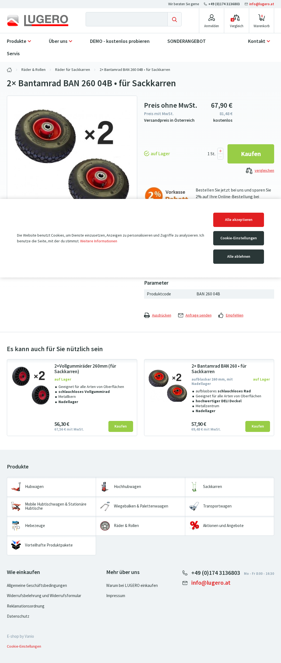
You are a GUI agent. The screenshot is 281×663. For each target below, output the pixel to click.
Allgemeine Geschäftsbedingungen (37, 585)
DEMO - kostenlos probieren (120, 41)
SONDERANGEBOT (186, 41)
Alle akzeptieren (238, 219)
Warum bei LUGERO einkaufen (132, 585)
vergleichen (264, 170)
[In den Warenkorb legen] (250, 153)
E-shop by (20, 636)
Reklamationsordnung (25, 606)
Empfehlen (234, 315)
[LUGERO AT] (9, 69)
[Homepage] (37, 20)
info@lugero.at (261, 4)
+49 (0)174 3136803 (224, 4)
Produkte (16, 41)
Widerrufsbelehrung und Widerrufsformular (44, 595)
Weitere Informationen (98, 241)
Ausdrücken (161, 315)
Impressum (115, 595)
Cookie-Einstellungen (238, 238)
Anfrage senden (199, 315)
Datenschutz (18, 616)
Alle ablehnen (238, 256)
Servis (13, 53)
